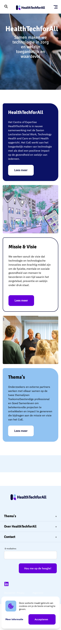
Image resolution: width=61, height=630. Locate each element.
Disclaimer (9, 592)
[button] (6, 6)
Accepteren (41, 619)
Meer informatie (14, 619)
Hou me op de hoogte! (37, 568)
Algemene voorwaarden (39, 595)
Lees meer (21, 170)
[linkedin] (6, 584)
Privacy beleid (20, 595)
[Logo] (30, 7)
